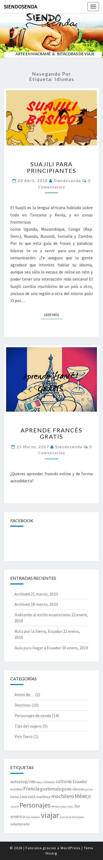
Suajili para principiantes (51, 167)
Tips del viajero (28, 726)
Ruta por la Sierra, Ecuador (38, 631)
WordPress (70, 848)
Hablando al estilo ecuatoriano (43, 614)
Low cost (28, 796)
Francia (31, 788)
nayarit (14, 806)
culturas (64, 781)
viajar (50, 815)
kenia (14, 796)
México (83, 796)
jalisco (88, 789)
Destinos (23, 705)
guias (67, 789)
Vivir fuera (23, 736)
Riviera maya (59, 806)
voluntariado (20, 824)
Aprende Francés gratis (51, 433)
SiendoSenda (20, 6)
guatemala (50, 789)
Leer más (53, 314)
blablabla (49, 782)
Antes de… (24, 694)
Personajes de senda (33, 715)
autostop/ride (23, 781)
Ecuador (80, 781)
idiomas (78, 789)
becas (39, 782)
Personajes (35, 805)
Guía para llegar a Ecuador (38, 647)
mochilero (62, 796)
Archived (22, 594)
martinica (43, 796)
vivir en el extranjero (72, 817)
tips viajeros (33, 817)
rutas (70, 806)
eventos (16, 789)
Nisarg (51, 853)
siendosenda (67, 180)
